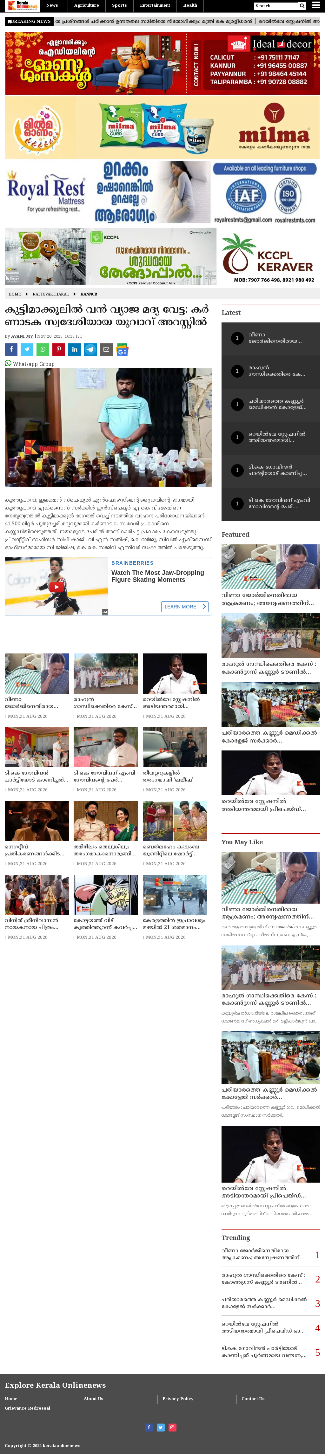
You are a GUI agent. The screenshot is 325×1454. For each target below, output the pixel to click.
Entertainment (155, 5)
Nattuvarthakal (51, 294)
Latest (231, 313)
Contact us (253, 1399)
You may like (242, 843)
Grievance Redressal (27, 1408)
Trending (236, 1239)
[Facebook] (149, 1427)
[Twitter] (161, 1427)
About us (93, 1399)
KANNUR (89, 294)
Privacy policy (178, 1399)
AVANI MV (22, 336)
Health (190, 5)
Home (15, 294)
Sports (119, 5)
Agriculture (86, 5)
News (52, 5)
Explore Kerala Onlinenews (55, 1386)
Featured (235, 535)
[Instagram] (172, 1427)
